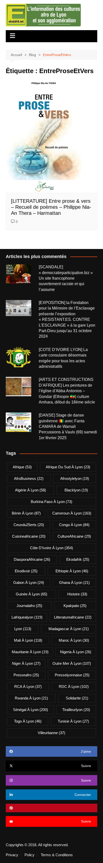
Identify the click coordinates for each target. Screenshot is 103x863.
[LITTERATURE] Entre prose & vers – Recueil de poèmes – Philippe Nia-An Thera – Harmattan (51, 207)
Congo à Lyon (74, 525)
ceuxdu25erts (29, 525)
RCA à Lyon (28, 686)
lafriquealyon (27, 617)
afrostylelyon (74, 478)
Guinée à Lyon (31, 594)
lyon (22, 629)
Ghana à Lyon (74, 582)
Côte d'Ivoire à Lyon (51, 548)
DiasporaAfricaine (32, 559)
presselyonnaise (72, 675)
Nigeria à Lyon (75, 652)
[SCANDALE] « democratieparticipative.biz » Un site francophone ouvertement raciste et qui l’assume (66, 278)
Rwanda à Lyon (31, 698)
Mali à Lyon (28, 640)
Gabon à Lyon (28, 582)
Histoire (77, 594)
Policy (29, 855)
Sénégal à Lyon (30, 709)
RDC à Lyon (74, 686)
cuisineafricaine (29, 536)
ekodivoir (26, 571)
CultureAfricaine (74, 536)
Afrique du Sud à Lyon (68, 467)
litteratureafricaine (73, 617)
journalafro (29, 605)
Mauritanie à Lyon (30, 652)
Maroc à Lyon (74, 640)
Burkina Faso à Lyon (51, 501)
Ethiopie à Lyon (72, 571)
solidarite (77, 698)
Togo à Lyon (28, 721)
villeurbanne (51, 733)
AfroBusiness (29, 478)
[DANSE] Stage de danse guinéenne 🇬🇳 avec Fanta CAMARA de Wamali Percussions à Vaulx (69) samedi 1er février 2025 (68, 426)
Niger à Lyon (26, 663)
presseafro (26, 675)
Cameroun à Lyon (71, 513)
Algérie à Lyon (30, 490)
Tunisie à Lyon (73, 721)
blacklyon (76, 490)
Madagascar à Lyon (68, 629)
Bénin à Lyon (26, 513)
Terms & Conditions (57, 855)
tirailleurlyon (76, 709)
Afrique (22, 467)
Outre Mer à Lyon (71, 663)
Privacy (12, 855)
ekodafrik (77, 559)
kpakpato (75, 605)
